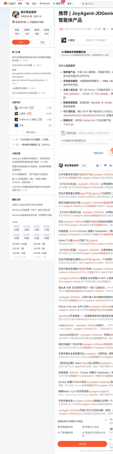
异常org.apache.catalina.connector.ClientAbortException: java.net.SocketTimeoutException (31, 77)
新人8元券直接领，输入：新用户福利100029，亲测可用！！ (29, 180)
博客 (20, 3)
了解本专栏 (98, 153)
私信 (43, 42)
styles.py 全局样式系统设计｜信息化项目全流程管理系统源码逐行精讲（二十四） (31, 160)
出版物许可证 (93, 450)
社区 (34, 3)
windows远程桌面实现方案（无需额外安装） (32, 215)
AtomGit (46, 3)
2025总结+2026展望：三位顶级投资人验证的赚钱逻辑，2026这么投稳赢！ (35, 139)
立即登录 (82, 444)
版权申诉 (83, 450)
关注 (84, 165)
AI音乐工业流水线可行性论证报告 (27, 204)
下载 (27, 3)
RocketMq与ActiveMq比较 (29, 93)
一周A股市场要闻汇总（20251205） (35, 144)
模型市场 (60, 3)
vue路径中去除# (24, 88)
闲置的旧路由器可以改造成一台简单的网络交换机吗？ (31, 168)
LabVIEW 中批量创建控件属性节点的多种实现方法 (31, 188)
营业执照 (102, 450)
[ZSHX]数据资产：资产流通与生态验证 (30, 174)
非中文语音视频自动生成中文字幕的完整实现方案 (31, 59)
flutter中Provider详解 (27, 65)
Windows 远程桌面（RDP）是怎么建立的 (31, 210)
